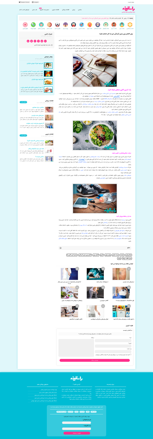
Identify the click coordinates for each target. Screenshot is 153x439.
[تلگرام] (42, 41)
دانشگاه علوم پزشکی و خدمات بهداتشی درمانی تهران (45, 395)
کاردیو (101, 255)
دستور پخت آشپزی (44, 10)
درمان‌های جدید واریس (128, 282)
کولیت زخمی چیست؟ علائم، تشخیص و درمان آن (30, 71)
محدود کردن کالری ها (72, 255)
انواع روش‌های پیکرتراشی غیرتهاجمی (99, 319)
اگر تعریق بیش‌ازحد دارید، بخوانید (35, 123)
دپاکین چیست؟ (39, 157)
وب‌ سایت (129, 349)
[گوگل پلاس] (35, 41)
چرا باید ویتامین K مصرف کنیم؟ (35, 141)
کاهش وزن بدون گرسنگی (85, 255)
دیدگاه (92, 338)
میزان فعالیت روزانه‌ (127, 258)
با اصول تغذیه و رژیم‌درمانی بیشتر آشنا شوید (123, 319)
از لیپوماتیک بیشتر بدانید (102, 282)
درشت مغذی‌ (115, 255)
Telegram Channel (25, 2)
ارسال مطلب (93, 412)
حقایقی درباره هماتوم (38, 107)
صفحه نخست (131, 2)
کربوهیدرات (82, 159)
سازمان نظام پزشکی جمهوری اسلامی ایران (48, 392)
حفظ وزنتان (128, 255)
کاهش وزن (117, 96)
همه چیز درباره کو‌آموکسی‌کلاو (36, 149)
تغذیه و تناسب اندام (116, 18)
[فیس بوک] (38, 41)
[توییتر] (31, 41)
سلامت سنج (70, 412)
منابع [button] (128, 248)
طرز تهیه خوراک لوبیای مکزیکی (35, 63)
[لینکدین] (28, 41)
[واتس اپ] (45, 41)
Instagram (36, 2)
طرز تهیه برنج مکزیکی (37, 79)
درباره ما (76, 412)
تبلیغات (87, 412)
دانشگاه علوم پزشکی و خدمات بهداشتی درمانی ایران (46, 398)
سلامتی (80, 10)
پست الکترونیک (87, 426)
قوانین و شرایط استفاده (61, 412)
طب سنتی (34, 10)
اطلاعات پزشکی (65, 10)
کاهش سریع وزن (104, 300)
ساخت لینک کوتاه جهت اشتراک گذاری (42, 45)
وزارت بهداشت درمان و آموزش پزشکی (49, 390)
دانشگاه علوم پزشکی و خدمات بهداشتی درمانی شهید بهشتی (44, 401)
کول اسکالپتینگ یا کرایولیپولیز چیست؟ (125, 300)
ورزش (119, 258)
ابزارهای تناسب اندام (24, 10)
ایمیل (129, 343)
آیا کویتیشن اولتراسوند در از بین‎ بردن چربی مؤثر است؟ (69, 282)
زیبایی (73, 10)
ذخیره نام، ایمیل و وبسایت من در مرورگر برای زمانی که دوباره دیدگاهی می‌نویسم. (112, 355)
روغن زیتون (107, 255)
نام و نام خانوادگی (86, 420)
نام (130, 338)
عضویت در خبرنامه (77, 433)
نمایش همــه (23, 102)
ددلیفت (122, 255)
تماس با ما (82, 412)
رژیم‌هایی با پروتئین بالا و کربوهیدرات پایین (72, 300)
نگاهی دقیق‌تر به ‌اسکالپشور (76, 319)
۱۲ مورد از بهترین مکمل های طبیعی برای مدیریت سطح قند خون (26, 87)
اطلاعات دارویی (55, 10)
